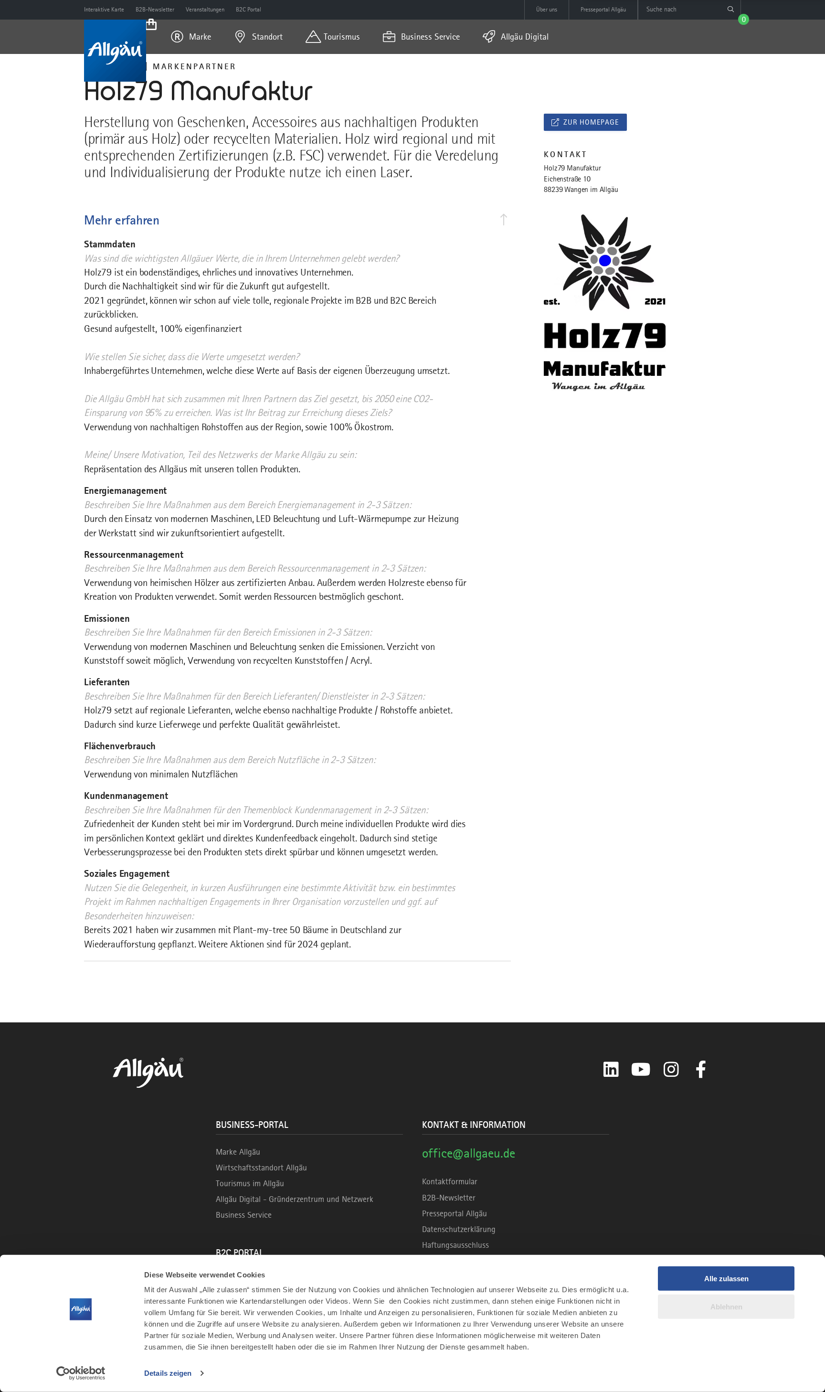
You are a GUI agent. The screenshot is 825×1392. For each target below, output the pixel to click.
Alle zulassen (726, 1279)
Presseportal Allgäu (454, 1213)
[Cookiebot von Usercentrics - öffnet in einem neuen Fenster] (81, 1373)
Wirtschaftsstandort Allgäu (261, 1167)
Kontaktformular (449, 1181)
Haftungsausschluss (455, 1245)
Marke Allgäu (238, 1152)
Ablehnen (726, 1306)
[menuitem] (191, 37)
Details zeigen (167, 1373)
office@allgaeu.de (468, 1153)
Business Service (244, 1215)
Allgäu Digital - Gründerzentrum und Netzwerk (294, 1199)
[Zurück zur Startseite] (115, 51)
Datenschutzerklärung (459, 1229)
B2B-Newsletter (449, 1197)
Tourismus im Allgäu (250, 1183)
